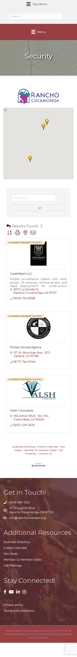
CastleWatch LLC (21, 273)
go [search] (40, 207)
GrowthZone (41, 634)
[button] (43, 126)
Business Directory (23, 446)
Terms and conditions (19, 610)
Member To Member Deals (39, 450)
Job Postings (13, 565)
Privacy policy (13, 605)
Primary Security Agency (25, 347)
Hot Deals (11, 553)
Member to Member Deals (22, 559)
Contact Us (45, 453)
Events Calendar (48, 446)
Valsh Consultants (21, 410)
